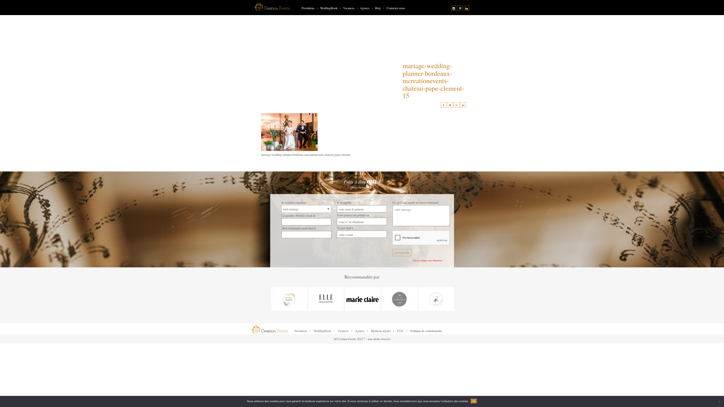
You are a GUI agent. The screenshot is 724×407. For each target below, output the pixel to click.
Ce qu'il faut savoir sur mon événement (416, 202)
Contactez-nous (396, 8)
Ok (474, 401)
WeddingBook (328, 8)
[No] (719, 401)
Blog (378, 8)
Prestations (308, 8)
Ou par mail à (345, 228)
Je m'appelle (344, 202)
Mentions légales (381, 330)
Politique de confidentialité (426, 330)
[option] (288, 298)
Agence (364, 8)
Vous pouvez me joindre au (353, 215)
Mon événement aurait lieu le (298, 228)
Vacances (348, 8)
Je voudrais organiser (293, 202)
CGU (400, 330)
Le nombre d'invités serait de (298, 215)
